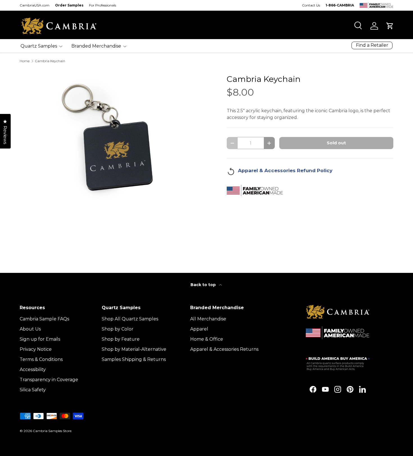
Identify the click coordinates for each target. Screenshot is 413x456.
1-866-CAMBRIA (340, 5)
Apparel (199, 329)
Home (25, 61)
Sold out (336, 142)
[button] (390, 26)
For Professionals (102, 5)
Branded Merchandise (96, 46)
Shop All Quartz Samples (130, 319)
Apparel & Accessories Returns (224, 349)
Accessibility (33, 369)
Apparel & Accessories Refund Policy (285, 170)
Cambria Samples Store (52, 431)
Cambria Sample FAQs (44, 319)
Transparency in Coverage (49, 379)
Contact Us (311, 5)
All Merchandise (208, 319)
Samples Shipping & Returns (134, 359)
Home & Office (206, 339)
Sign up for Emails (40, 339)
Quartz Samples (39, 46)
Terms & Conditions (41, 359)
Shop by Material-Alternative (134, 349)
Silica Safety (33, 389)
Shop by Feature (121, 339)
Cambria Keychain (50, 61)
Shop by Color (117, 329)
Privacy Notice (36, 349)
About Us (30, 329)
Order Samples (69, 5)
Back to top (203, 284)
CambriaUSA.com (34, 5)
